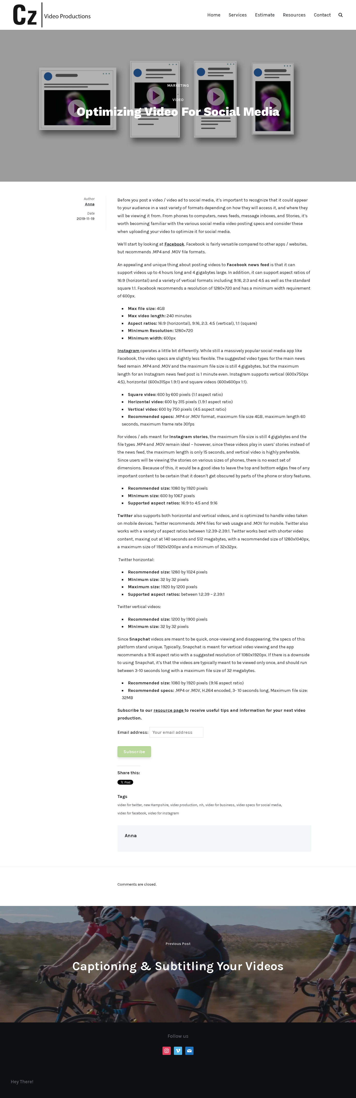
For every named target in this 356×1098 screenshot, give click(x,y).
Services (238, 15)
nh (201, 805)
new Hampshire (156, 805)
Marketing (178, 85)
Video (178, 100)
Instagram (128, 350)
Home (213, 15)
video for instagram (163, 813)
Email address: (133, 732)
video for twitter (129, 805)
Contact (322, 15)
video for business (219, 805)
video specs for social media (258, 805)
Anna (131, 835)
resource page (169, 710)
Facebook (174, 244)
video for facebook (131, 813)
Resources (294, 15)
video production (183, 805)
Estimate (265, 15)
